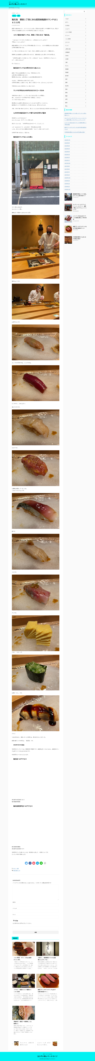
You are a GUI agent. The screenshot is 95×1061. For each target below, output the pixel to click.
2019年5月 (67, 180)
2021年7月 (67, 172)
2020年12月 (67, 177)
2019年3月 (67, 183)
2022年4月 (67, 151)
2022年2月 (67, 157)
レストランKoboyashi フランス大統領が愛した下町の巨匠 (75, 123)
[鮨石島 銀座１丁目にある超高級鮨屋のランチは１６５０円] (37, 863)
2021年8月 (67, 169)
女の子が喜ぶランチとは (14, 7)
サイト (14, 914)
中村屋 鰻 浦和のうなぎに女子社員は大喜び (75, 132)
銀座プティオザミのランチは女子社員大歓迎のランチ (75, 128)
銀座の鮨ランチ (16, 870)
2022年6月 (67, 145)
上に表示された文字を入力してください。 (22, 923)
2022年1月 (67, 160)
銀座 (18, 868)
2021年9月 (67, 166)
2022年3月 (67, 154)
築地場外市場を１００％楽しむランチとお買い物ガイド (75, 114)
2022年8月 (67, 143)
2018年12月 (67, 189)
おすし (14, 868)
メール (15, 908)
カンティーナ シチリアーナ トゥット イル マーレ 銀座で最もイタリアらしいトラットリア (76, 118)
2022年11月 (67, 140)
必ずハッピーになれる (47, 1054)
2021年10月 (67, 163)
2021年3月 (67, 175)
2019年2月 (67, 186)
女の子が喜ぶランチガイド (18, 4)
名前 (14, 902)
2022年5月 (67, 148)
